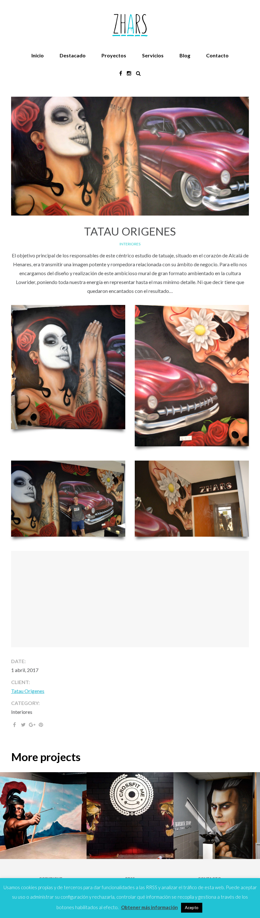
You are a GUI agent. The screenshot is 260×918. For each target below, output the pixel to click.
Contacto (217, 55)
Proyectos (113, 55)
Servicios (153, 55)
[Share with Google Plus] (32, 724)
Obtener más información (149, 907)
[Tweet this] (23, 724)
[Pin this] (41, 724)
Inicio (37, 55)
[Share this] (14, 724)
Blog (184, 55)
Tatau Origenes (27, 691)
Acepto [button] (191, 907)
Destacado (73, 55)
